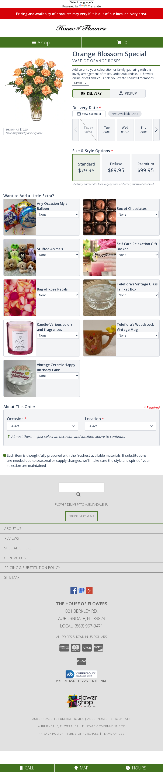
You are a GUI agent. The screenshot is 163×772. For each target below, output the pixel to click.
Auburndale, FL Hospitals (109, 719)
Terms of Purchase (83, 734)
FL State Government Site (103, 726)
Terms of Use (113, 734)
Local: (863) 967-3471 (81, 626)
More (78, 83)
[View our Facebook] (73, 592)
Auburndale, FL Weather (58, 726)
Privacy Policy (51, 734)
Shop (44, 42)
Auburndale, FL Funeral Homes (58, 719)
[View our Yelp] (89, 592)
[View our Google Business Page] (81, 592)
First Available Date (125, 114)
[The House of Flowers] (81, 31)
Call (28, 768)
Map (83, 768)
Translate (94, 6)
